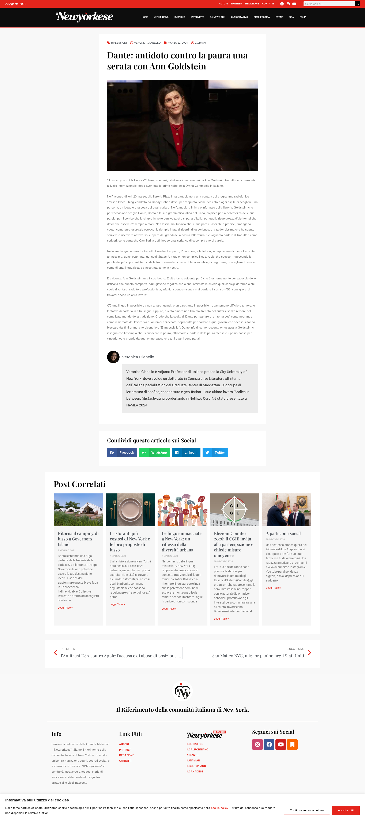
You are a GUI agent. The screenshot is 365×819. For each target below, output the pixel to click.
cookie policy (219, 807)
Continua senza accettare (307, 810)
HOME (145, 17)
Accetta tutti (346, 810)
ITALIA (303, 17)
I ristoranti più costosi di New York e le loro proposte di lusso (130, 541)
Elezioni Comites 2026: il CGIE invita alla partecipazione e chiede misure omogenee (233, 544)
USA (291, 17)
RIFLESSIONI (119, 42)
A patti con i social (283, 533)
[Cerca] (357, 3)
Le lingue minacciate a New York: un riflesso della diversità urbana (182, 541)
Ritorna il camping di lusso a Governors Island (78, 538)
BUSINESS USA (262, 17)
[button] (122, 452)
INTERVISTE (197, 17)
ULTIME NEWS (161, 17)
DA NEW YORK (217, 17)
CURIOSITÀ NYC (239, 17)
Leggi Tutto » (65, 607)
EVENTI (279, 17)
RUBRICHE (179, 17)
